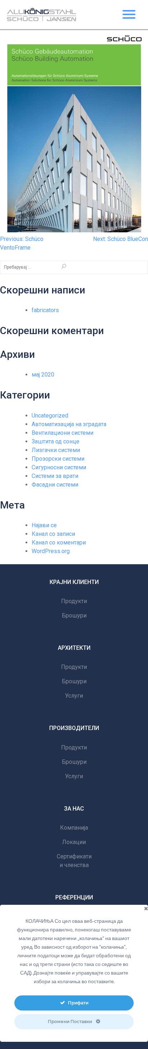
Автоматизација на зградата (69, 424)
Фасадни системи (55, 484)
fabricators (45, 310)
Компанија (74, 827)
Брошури (74, 615)
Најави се (44, 525)
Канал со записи (53, 533)
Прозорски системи (58, 458)
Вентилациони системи (62, 432)
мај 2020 (43, 374)
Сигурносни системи (59, 467)
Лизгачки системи (56, 450)
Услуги (74, 695)
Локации (74, 842)
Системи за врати (55, 476)
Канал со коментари (59, 542)
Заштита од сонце (55, 441)
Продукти (74, 601)
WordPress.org (51, 551)
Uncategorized (50, 415)
